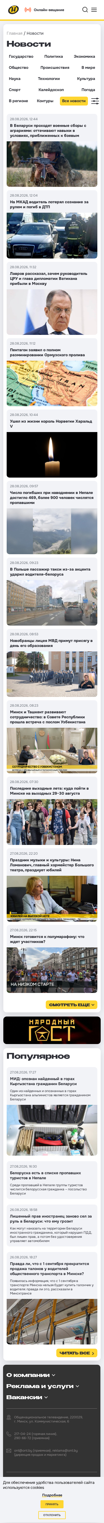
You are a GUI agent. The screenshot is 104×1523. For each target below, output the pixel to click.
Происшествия (54, 67)
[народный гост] (52, 1030)
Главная (14, 33)
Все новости (74, 100)
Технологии (49, 78)
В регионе (18, 100)
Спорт (15, 89)
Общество (18, 67)
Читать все (75, 1353)
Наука (15, 78)
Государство (21, 56)
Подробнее (52, 1495)
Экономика (84, 56)
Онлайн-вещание (49, 9)
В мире (88, 67)
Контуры (45, 100)
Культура (86, 78)
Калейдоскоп (51, 89)
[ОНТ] (14, 9)
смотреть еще (69, 1005)
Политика (53, 56)
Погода (88, 89)
